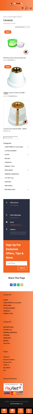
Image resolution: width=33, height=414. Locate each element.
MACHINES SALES (8, 327)
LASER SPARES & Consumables (12, 302)
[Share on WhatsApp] (18, 284)
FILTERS (5, 300)
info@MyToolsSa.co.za (15, 225)
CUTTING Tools (7, 329)
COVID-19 (6, 365)
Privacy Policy (7, 362)
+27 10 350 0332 (14, 205)
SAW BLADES (7, 338)
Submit (22, 268)
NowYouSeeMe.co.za (16, 403)
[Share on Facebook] (11, 284)
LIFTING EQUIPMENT (9, 308)
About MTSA (6, 367)
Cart (4, 370)
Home (5, 16)
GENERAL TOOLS (8, 313)
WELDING (6, 340)
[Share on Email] (22, 284)
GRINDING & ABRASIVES (10, 332)
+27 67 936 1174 (14, 217)
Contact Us (6, 357)
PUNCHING (6, 335)
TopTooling (6, 343)
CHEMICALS (6, 311)
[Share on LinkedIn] (14, 284)
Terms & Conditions (9, 359)
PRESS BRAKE (7, 305)
